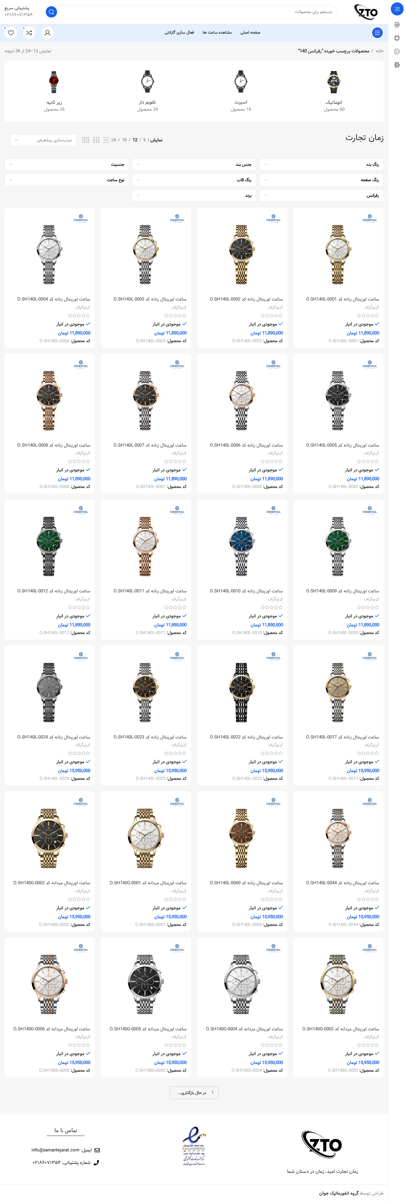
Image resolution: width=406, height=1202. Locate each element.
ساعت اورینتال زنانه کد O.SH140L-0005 (342, 445)
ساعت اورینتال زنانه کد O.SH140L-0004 (53, 299)
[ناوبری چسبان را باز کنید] (377, 33)
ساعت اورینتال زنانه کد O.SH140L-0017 (342, 737)
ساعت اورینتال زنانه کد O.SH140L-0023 (150, 737)
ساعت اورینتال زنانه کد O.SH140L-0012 (53, 591)
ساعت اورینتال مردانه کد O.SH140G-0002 (51, 883)
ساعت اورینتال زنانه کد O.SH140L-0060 (246, 883)
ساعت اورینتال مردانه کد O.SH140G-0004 (244, 1029)
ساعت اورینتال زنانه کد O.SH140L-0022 (246, 737)
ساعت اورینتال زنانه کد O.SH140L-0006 (246, 445)
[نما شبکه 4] (85, 140)
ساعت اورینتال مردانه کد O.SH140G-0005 (148, 1029)
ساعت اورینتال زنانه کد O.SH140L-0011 (150, 591)
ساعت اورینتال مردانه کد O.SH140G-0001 (148, 883)
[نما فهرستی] (106, 140)
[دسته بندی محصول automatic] (334, 91)
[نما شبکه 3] (96, 140)
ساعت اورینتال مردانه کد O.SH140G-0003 (340, 1029)
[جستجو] (51, 12)
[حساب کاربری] (47, 33)
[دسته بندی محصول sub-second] (54, 91)
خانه (379, 51)
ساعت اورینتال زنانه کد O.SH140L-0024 (53, 737)
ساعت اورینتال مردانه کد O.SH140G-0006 (51, 1029)
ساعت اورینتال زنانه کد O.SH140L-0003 (150, 299)
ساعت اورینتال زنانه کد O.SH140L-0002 (246, 299)
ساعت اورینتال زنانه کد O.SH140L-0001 (342, 299)
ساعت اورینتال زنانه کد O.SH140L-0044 (342, 883)
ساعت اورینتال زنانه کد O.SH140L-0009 (342, 591)
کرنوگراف (371, 308)
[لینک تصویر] (322, 1144)
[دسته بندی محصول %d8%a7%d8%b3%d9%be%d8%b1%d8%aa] (240, 91)
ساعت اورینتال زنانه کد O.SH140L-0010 (246, 591)
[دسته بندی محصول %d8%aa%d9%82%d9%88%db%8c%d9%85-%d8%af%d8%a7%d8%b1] (147, 91)
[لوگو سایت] (366, 11)
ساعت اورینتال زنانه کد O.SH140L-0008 (53, 445)
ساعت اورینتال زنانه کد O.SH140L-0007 (150, 445)
